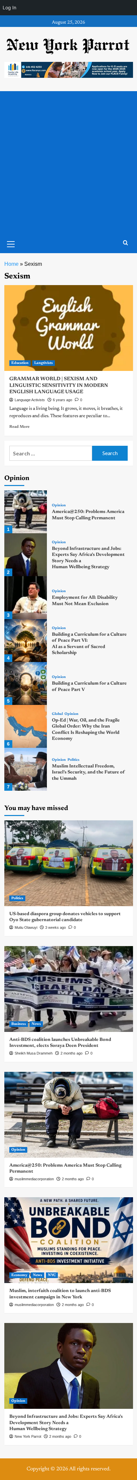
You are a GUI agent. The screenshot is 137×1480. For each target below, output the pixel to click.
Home (11, 264)
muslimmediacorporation (34, 1179)
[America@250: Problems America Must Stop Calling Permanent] (25, 511)
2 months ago (71, 1053)
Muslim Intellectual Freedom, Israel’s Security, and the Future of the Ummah (88, 772)
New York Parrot (28, 1436)
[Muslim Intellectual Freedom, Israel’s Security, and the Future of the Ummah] (25, 769)
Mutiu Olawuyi (26, 927)
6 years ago (62, 400)
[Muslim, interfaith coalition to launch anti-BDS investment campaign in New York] (68, 1240)
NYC (52, 1275)
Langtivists (43, 363)
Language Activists (30, 400)
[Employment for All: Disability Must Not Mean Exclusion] (25, 597)
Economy (19, 1275)
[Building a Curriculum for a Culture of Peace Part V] (25, 683)
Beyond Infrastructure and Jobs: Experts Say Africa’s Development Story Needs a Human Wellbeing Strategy (66, 1422)
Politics (73, 760)
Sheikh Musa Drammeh (34, 1053)
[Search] (125, 243)
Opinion (59, 505)
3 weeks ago (55, 927)
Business (18, 1024)
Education (20, 363)
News (36, 1024)
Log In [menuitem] (9, 7)
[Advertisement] (68, 163)
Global (57, 714)
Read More (19, 427)
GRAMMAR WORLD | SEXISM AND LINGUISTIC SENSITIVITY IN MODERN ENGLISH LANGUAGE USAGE (58, 386)
